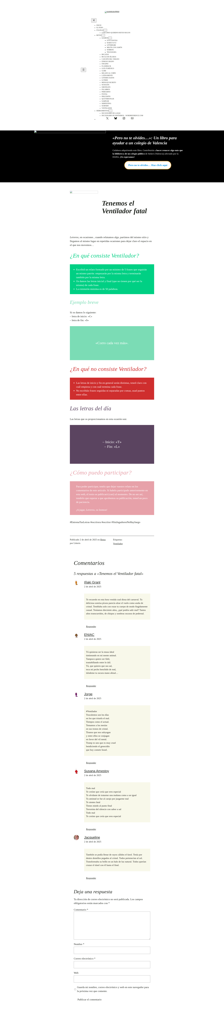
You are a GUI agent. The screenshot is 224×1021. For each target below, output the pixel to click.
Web (76, 972)
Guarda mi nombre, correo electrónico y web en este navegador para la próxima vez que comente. (113, 989)
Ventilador (118, 543)
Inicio (98, 25)
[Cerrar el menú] (93, 20)
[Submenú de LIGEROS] (110, 38)
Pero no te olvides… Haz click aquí (147, 165)
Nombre (79, 944)
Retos (103, 539)
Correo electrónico (84, 958)
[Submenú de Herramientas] (110, 110)
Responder (91, 626)
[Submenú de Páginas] (105, 30)
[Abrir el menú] (83, 70)
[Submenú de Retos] (103, 35)
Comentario (81, 909)
